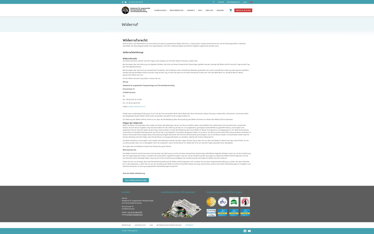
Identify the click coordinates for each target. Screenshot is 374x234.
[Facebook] (122, 2)
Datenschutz (140, 225)
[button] (214, 2)
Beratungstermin (233, 2)
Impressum (126, 225)
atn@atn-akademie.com (137, 106)
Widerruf (189, 225)
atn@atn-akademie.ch (135, 215)
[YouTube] (125, 2)
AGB (151, 225)
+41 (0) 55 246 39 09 (135, 2)
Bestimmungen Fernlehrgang (169, 225)
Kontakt (221, 2)
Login (245, 2)
